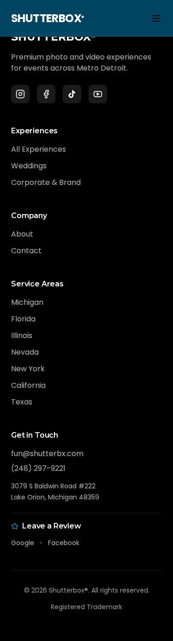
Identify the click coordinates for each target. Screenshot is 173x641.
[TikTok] (72, 94)
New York (28, 368)
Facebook (63, 542)
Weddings (29, 165)
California (28, 385)
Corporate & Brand (46, 182)
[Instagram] (20, 94)
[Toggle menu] (156, 18)
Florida (23, 319)
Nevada (25, 352)
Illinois (21, 335)
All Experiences (38, 149)
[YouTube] (98, 94)
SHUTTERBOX (47, 18)
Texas (21, 402)
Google (22, 542)
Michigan (27, 302)
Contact (26, 250)
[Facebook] (46, 94)
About (22, 234)
